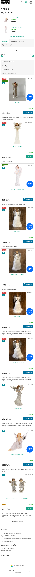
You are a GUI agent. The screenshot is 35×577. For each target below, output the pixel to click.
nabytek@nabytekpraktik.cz (12, 533)
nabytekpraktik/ (8, 541)
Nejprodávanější (7, 45)
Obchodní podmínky (7, 548)
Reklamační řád (6, 551)
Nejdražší (21, 41)
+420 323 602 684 (9, 536)
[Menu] (31, 2)
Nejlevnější (13, 41)
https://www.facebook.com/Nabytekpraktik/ (17, 538)
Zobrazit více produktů (17, 36)
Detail (30, 157)
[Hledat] (21, 2)
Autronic (8, 69)
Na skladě (8, 61)
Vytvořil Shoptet (19, 566)
